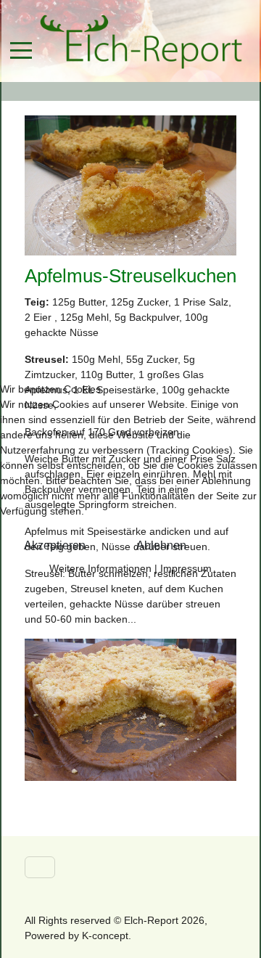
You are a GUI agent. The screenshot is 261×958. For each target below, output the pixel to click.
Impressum (186, 568)
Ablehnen (161, 545)
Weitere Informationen (100, 568)
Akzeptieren (55, 545)
